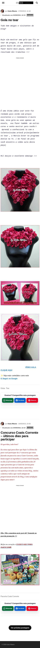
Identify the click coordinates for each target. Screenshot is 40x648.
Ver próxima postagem (20, 628)
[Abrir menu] (3, 2)
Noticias (30, 14)
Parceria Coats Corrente (10, 596)
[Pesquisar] (36, 2)
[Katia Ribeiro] (20, 2)
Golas (3, 388)
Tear (7, 388)
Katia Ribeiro (12, 11)
